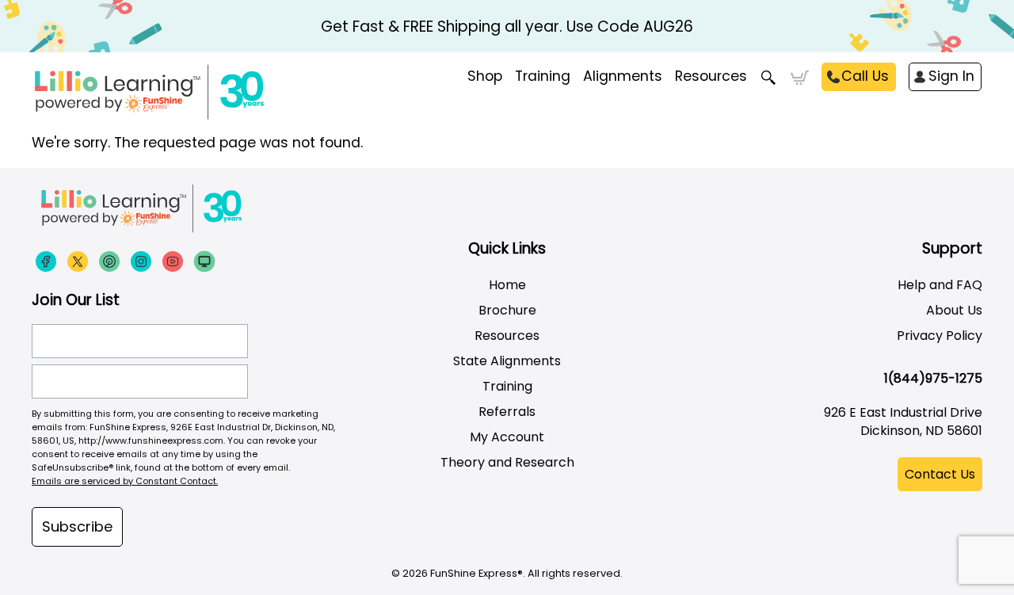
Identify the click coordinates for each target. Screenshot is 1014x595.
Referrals (507, 411)
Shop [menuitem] (484, 76)
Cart (800, 77)
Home (507, 285)
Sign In (951, 76)
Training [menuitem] (542, 76)
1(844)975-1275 (933, 378)
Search (769, 77)
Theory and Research (507, 462)
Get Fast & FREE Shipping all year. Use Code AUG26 (507, 26)
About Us (954, 310)
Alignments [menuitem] (622, 76)
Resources (711, 76)
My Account (507, 437)
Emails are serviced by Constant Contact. (125, 481)
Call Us (865, 76)
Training (507, 386)
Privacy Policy (939, 335)
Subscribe (77, 526)
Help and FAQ (940, 285)
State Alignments (507, 361)
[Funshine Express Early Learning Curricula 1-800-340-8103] (182, 92)
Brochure (507, 310)
